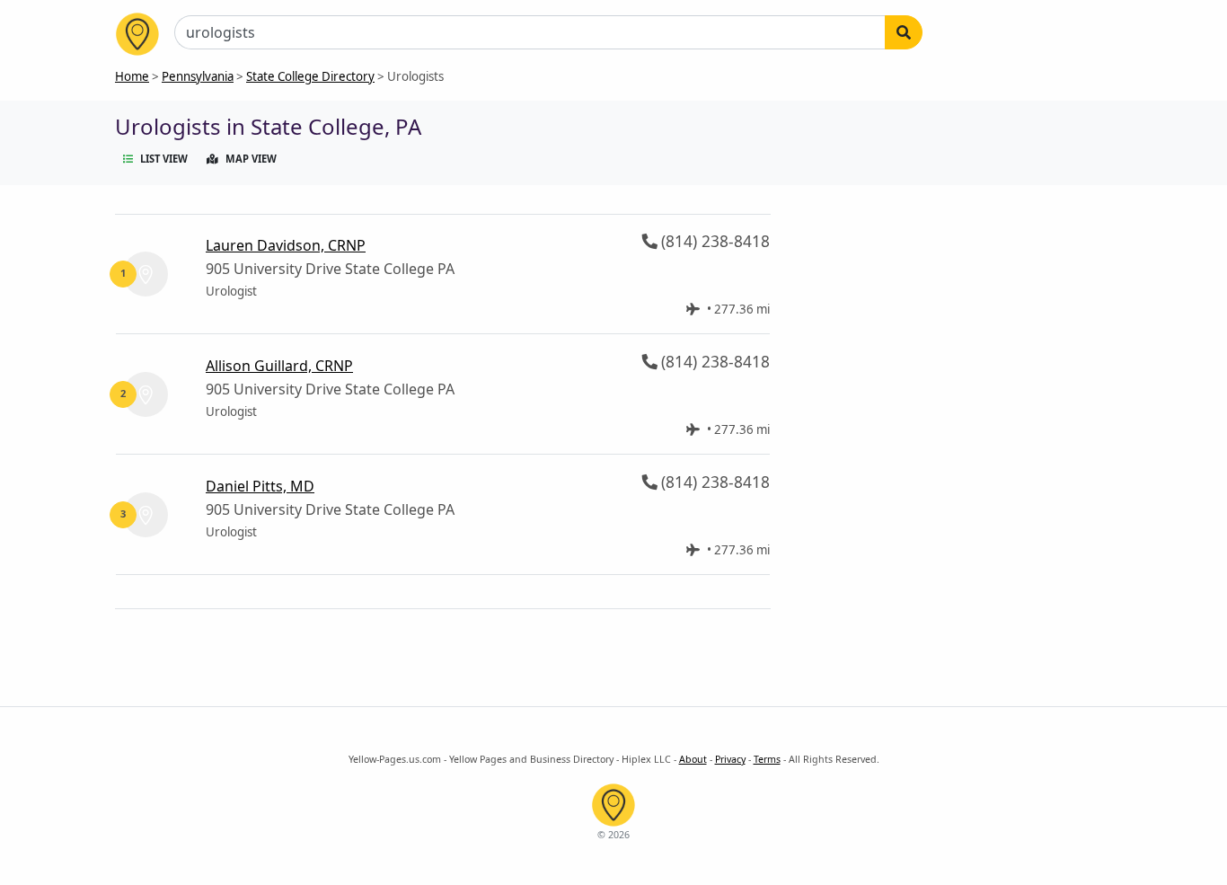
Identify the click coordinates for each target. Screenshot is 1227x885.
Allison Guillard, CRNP (279, 366)
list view (164, 158)
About (693, 759)
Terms (767, 759)
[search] (903, 32)
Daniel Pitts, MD (260, 486)
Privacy (730, 759)
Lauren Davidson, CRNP (286, 245)
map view (251, 158)
